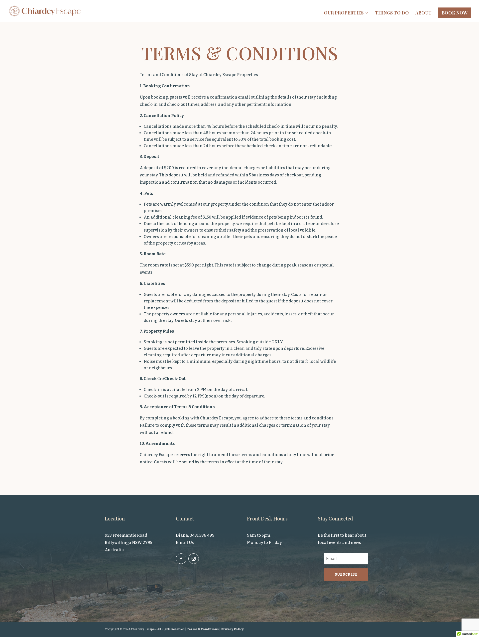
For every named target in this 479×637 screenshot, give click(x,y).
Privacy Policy (232, 629)
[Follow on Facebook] (181, 558)
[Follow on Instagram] (193, 558)
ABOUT (423, 13)
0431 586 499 (202, 535)
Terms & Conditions (203, 629)
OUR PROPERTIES (343, 13)
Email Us (185, 542)
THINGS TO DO (392, 13)
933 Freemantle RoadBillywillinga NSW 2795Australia (128, 542)
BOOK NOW (455, 13)
